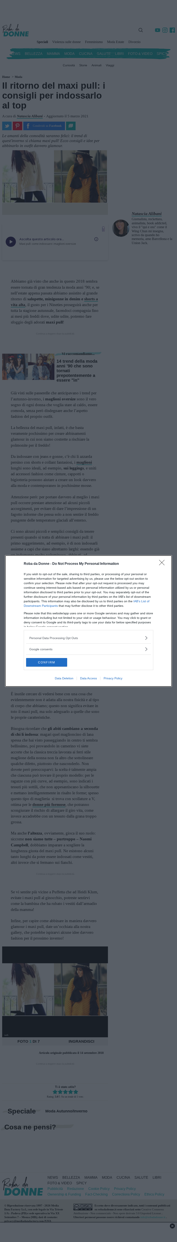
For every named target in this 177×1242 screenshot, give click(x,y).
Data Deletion (64, 678)
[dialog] (88, 621)
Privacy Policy (113, 678)
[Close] (163, 564)
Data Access (88, 678)
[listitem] (88, 638)
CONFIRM (46, 662)
